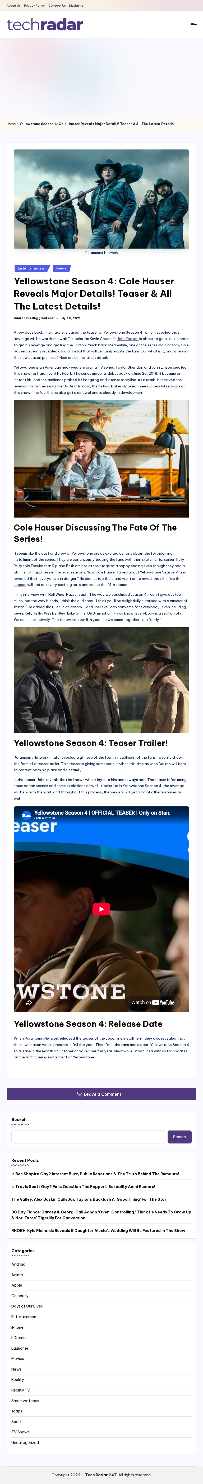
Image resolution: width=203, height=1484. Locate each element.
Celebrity (19, 1295)
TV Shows (20, 1432)
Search (18, 1119)
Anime (17, 1275)
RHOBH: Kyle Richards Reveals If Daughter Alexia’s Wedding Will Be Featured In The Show (98, 1230)
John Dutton (128, 338)
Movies (17, 1358)
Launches (20, 1348)
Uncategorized (25, 1442)
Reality (17, 1379)
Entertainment (32, 268)
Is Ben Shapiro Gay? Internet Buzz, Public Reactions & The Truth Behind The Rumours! (95, 1174)
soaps (16, 1411)
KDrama (18, 1337)
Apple (16, 1285)
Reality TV (20, 1390)
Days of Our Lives (27, 1306)
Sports (17, 1421)
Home (11, 124)
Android (18, 1264)
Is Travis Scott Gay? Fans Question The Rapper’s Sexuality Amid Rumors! (83, 1186)
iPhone (17, 1327)
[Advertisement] (101, 77)
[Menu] (193, 24)
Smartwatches (25, 1400)
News (61, 268)
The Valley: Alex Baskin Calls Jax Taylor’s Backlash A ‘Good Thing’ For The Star (89, 1199)
